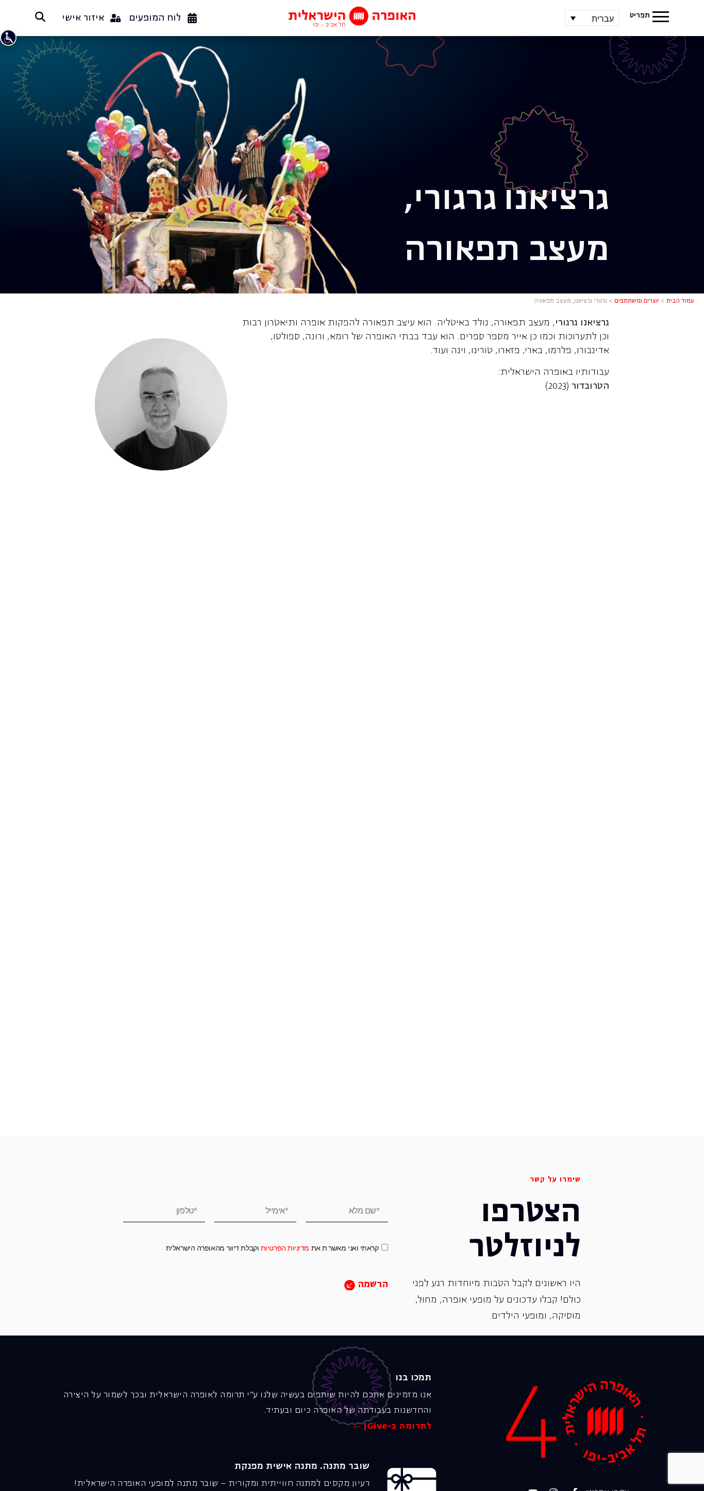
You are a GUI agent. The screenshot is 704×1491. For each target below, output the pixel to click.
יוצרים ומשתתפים (636, 301)
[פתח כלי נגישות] (8, 37)
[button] (660, 18)
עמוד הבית (680, 301)
